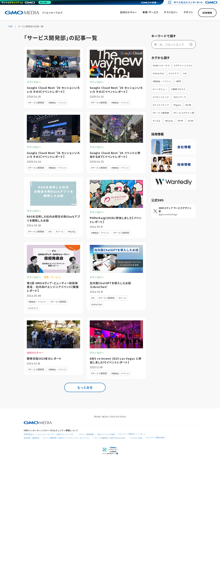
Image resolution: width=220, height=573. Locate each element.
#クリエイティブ (161, 104)
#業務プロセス (178, 89)
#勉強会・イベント (162, 81)
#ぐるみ (157, 120)
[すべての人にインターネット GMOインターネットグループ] (196, 2)
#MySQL (169, 120)
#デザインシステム (183, 65)
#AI (184, 73)
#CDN (191, 120)
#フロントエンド (161, 97)
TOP (10, 26)
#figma (177, 104)
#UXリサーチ (180, 97)
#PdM (188, 104)
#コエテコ (174, 73)
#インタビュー (160, 89)
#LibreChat (158, 73)
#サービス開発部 (161, 112)
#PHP (180, 120)
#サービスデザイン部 (184, 112)
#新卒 (178, 81)
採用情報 (207, 12)
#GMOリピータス (161, 65)
